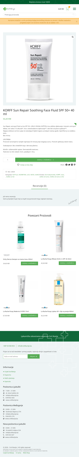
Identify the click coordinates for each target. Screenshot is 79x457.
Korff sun (15, 175)
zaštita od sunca (44, 177)
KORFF (58, 175)
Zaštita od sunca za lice (57, 177)
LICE (28, 175)
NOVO (32, 175)
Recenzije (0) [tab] (39, 185)
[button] (72, 37)
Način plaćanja (9, 378)
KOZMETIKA (22, 175)
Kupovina (8, 375)
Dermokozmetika (50, 175)
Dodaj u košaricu (44, 160)
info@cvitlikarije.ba (25, 346)
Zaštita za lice (10, 177)
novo (62, 175)
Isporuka (8, 381)
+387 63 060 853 (9, 346)
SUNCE (37, 175)
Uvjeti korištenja (10, 372)
